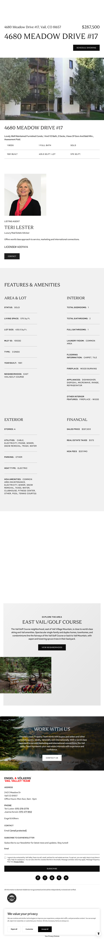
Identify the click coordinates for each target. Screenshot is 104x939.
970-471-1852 (25, 811)
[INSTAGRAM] (45, 877)
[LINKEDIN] (66, 877)
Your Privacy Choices (52, 936)
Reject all (14, 929)
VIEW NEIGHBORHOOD (52, 647)
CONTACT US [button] (52, 758)
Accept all (44, 929)
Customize (29, 929)
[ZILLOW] (52, 877)
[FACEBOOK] (37, 877)
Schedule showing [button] (86, 48)
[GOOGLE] (59, 877)
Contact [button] (12, 256)
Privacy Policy (19, 862)
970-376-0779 (22, 808)
